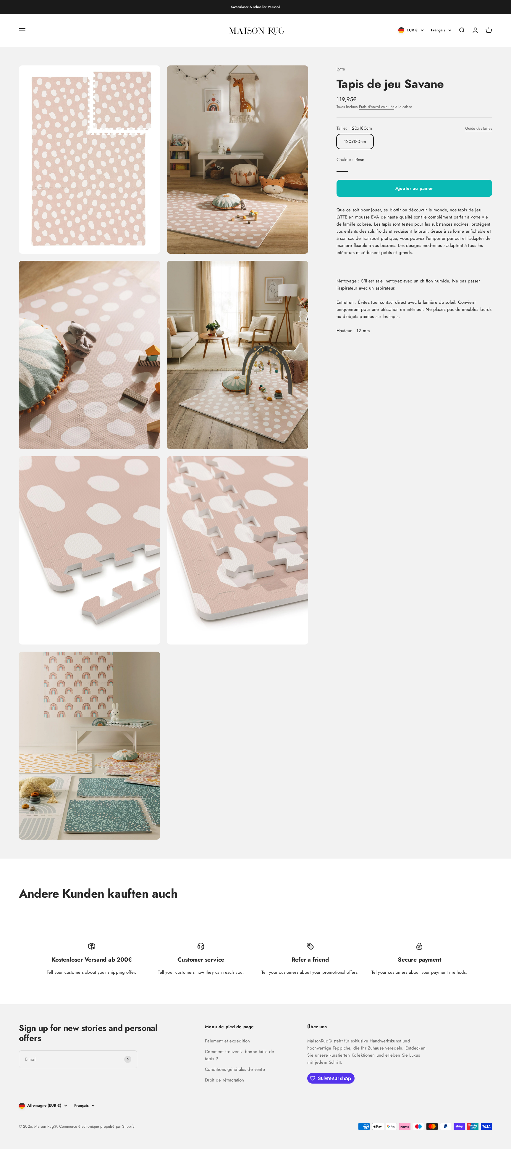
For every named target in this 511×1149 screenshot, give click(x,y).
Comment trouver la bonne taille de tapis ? (239, 1055)
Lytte (341, 69)
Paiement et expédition (227, 1041)
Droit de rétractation (224, 1080)
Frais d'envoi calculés (376, 107)
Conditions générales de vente (235, 1069)
